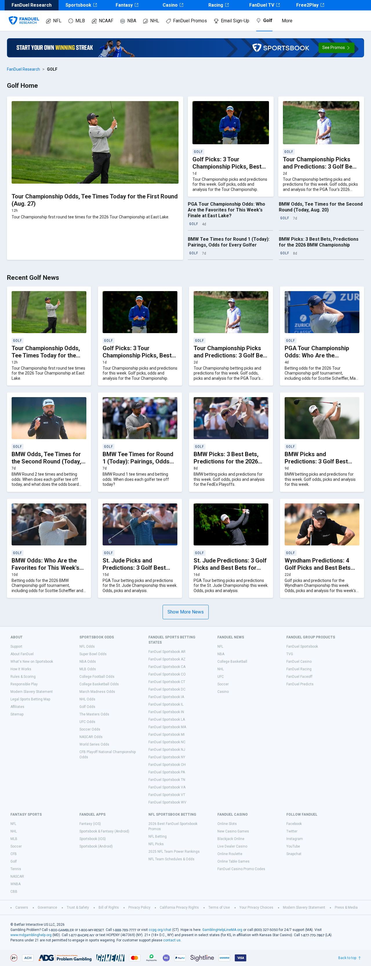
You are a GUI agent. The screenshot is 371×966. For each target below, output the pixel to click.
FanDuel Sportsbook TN (166, 780)
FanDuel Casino (299, 662)
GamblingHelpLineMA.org (222, 930)
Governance (47, 907)
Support (16, 646)
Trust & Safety (78, 907)
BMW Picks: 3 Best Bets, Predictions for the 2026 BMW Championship (319, 242)
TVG (289, 654)
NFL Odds (87, 646)
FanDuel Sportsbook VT (166, 795)
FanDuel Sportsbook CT (166, 682)
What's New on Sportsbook (31, 662)
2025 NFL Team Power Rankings (174, 852)
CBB (13, 892)
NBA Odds (87, 662)
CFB (13, 854)
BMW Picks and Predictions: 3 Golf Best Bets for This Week (316, 461)
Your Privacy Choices (256, 907)
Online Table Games (233, 861)
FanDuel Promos (190, 20)
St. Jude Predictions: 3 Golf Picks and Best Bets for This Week (230, 567)
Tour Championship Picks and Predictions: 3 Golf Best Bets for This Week (320, 166)
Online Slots (227, 824)
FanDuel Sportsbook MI (166, 735)
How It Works (20, 669)
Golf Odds (87, 707)
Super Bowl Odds (93, 654)
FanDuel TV (261, 5)
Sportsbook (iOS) (92, 839)
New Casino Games (233, 831)
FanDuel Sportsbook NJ (166, 750)
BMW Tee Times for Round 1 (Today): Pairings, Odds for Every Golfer (229, 242)
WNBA (15, 884)
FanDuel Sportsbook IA (166, 697)
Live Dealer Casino (232, 846)
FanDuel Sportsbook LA (166, 719)
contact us (172, 940)
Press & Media (346, 907)
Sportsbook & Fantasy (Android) (104, 831)
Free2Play (307, 5)
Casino (170, 5)
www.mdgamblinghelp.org (31, 935)
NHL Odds (87, 699)
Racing (215, 5)
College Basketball (232, 662)
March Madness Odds (97, 692)
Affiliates (17, 707)
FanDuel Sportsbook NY (166, 757)
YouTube (293, 846)
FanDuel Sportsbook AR (167, 652)
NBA (131, 20)
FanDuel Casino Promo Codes (241, 869)
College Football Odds (96, 677)
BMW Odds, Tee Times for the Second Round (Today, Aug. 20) (321, 207)
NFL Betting (157, 836)
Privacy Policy (139, 907)
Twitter (291, 831)
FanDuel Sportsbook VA (167, 787)
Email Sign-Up (235, 20)
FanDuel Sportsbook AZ (167, 659)
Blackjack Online (230, 839)
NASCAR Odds (91, 737)
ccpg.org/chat (160, 930)
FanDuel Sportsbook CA (167, 667)
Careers (21, 907)
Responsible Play (24, 684)
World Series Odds (94, 744)
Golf (267, 20)
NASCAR (17, 876)
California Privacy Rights (179, 907)
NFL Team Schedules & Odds (171, 859)
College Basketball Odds (99, 684)
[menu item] (24, 15)
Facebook (294, 824)
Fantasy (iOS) (90, 824)
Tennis (15, 869)
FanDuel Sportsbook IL (165, 704)
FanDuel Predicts (300, 684)
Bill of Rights (109, 907)
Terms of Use (219, 907)
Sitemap (16, 714)
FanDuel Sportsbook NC (167, 742)
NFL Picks (156, 844)
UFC (220, 677)
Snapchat (293, 854)
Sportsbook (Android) (96, 846)
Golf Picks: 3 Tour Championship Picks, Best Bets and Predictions (226, 166)
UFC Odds (87, 722)
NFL (57, 20)
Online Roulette (229, 854)
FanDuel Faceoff (299, 677)
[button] (336, 48)
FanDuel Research (23, 69)
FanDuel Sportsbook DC (167, 689)
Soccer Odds (89, 729)
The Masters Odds (94, 714)
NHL (154, 20)
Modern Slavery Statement (31, 692)
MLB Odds (87, 669)
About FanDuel (22, 654)
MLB (80, 20)
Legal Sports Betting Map (30, 699)
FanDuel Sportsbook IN (166, 712)
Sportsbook (78, 5)
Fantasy (124, 5)
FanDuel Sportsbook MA (167, 727)
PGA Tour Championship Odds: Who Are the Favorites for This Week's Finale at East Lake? (226, 209)
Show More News (186, 612)
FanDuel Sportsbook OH (167, 765)
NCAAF (106, 20)
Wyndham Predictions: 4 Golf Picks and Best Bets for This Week (318, 567)
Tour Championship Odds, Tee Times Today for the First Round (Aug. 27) (46, 355)
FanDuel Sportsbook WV (167, 802)
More (287, 20)
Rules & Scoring (23, 677)
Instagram (294, 839)
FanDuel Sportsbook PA (166, 772)
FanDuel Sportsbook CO (167, 674)
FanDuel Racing (299, 669)
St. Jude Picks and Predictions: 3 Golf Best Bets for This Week (134, 567)
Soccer (223, 684)
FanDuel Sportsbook (302, 646)
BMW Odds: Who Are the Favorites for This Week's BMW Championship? (45, 567)
